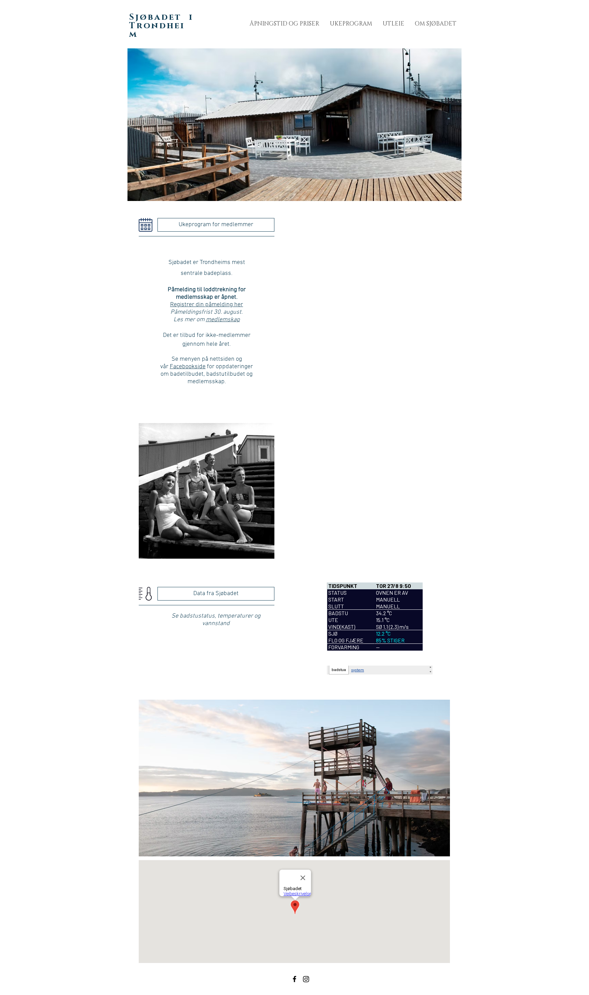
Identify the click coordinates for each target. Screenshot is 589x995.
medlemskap (223, 319)
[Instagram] (306, 979)
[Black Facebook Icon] (294, 979)
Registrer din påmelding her (206, 304)
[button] (435, 24)
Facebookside (188, 366)
